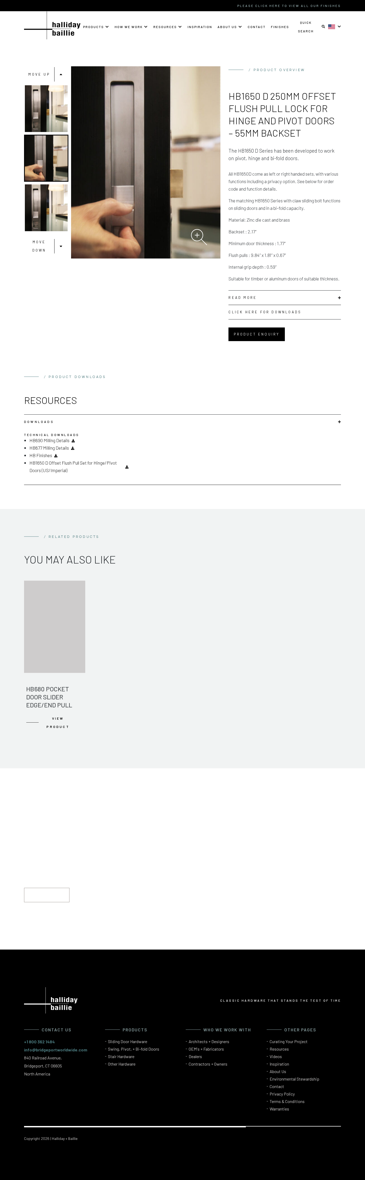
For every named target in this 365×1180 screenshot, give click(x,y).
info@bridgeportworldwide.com (55, 1049)
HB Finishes (40, 455)
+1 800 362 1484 (39, 1041)
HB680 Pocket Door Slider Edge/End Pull (49, 697)
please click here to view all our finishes (289, 5)
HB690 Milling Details (49, 440)
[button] (96, 27)
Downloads (39, 421)
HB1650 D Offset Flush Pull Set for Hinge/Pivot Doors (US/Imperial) (73, 466)
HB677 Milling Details (49, 447)
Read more (242, 297)
